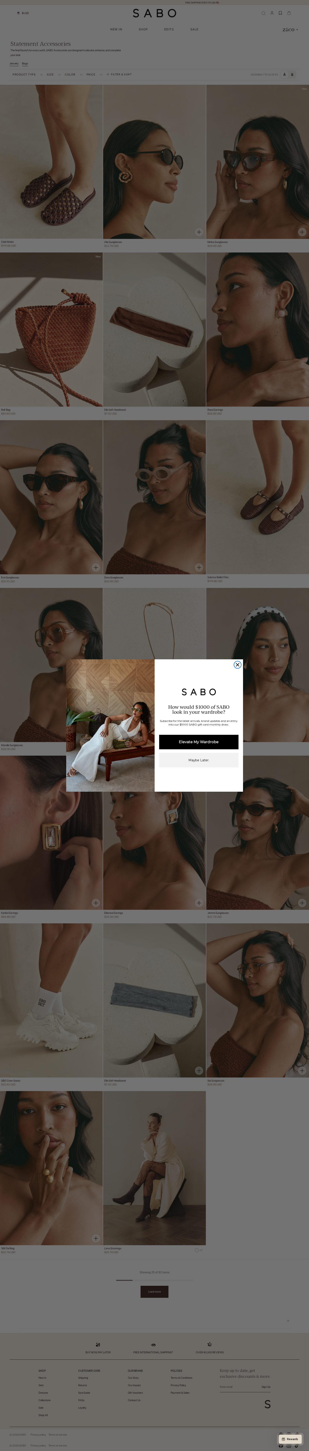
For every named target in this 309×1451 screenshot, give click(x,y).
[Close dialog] (237, 664)
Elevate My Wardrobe (199, 742)
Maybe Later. (198, 760)
